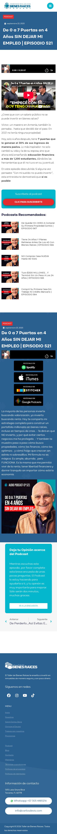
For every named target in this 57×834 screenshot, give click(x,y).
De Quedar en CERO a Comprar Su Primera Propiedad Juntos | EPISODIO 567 (38, 226)
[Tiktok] (33, 695)
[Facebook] (8, 695)
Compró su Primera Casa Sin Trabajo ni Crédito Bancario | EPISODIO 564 (36, 292)
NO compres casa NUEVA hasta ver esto (35, 257)
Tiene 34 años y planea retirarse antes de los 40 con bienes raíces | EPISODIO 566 (37, 242)
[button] (8, 17)
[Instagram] (16, 695)
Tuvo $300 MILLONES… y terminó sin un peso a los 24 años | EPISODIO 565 (37, 275)
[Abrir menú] (50, 6)
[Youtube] (24, 695)
